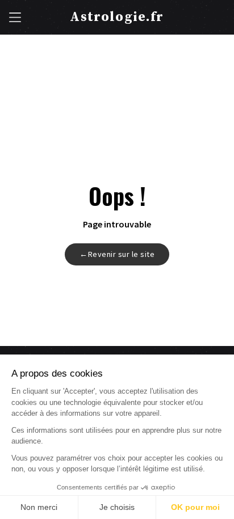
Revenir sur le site (117, 254)
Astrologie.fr (117, 17)
